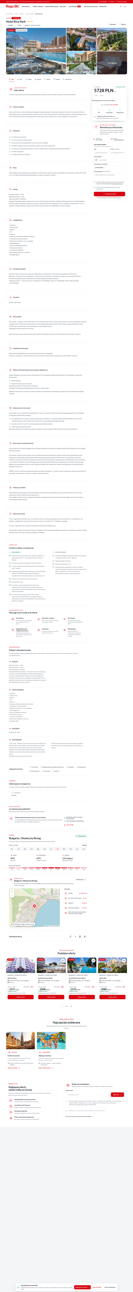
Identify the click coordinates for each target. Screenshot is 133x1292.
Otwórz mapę (79, 879)
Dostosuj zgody (97, 1287)
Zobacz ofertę (21, 997)
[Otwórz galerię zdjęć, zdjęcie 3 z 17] (112, 39)
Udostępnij (113, 24)
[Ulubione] (121, 6)
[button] (34, 906)
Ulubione (123, 24)
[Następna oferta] (71, 1006)
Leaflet (47, 926)
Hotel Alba (102, 978)
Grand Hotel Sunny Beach (77, 978)
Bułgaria (22, 14)
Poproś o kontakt (111, 194)
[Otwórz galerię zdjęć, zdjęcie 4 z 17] (82, 62)
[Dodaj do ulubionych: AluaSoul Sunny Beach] (63, 960)
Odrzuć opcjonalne (109, 1287)
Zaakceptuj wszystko (81, 1287)
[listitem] (70, 936)
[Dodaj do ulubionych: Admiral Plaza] (32, 960)
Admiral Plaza (12, 978)
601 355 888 (69, 825)
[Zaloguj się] (125, 6)
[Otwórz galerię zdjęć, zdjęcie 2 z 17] (82, 39)
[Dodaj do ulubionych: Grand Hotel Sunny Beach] (93, 960)
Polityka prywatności (117, 183)
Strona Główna (9, 14)
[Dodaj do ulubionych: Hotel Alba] (124, 960)
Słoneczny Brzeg (30, 14)
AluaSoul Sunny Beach (45, 978)
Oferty (16, 14)
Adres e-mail (69, 1090)
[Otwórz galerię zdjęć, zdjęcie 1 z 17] (36, 51)
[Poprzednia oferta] (62, 1006)
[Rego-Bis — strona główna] (13, 6)
